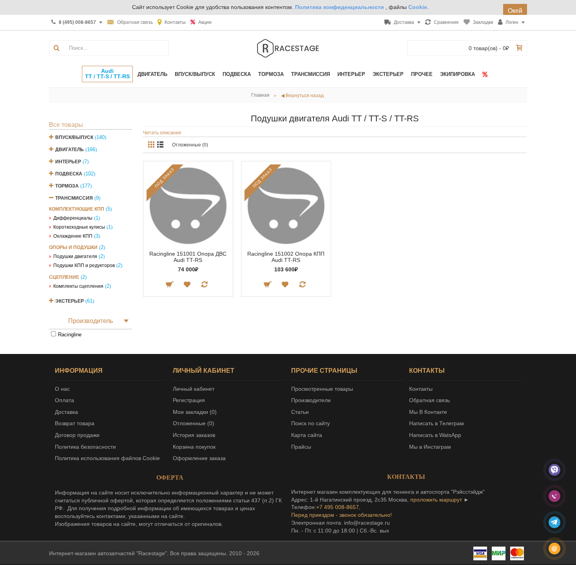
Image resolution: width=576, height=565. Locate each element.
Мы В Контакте (428, 412)
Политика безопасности (85, 447)
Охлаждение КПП (72, 236)
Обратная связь (429, 400)
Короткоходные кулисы (79, 227)
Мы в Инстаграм (430, 447)
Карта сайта (306, 435)
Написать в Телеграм (436, 423)
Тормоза (67, 186)
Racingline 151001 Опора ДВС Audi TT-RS (187, 257)
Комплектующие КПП (76, 209)
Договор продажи (77, 435)
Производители (311, 400)
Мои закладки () (195, 412)
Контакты (421, 389)
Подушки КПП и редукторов (84, 265)
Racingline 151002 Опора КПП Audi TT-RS (285, 257)
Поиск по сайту (310, 423)
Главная (260, 95)
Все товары (66, 124)
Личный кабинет (193, 389)
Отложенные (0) (190, 145)
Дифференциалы (72, 218)
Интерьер (68, 161)
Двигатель (69, 149)
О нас (62, 389)
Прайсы (301, 447)
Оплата (64, 400)
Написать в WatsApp (435, 435)
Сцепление (64, 277)
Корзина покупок (194, 447)
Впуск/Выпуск (74, 137)
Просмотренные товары (322, 389)
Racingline (70, 335)
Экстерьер (69, 301)
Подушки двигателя (75, 256)
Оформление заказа (199, 458)
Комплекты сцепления (78, 286)
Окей (515, 10)
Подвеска (68, 174)
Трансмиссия (74, 198)
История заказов (194, 435)
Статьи (300, 412)
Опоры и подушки (73, 247)
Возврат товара (74, 423)
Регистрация (189, 400)
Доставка (66, 412)
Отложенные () (193, 423)
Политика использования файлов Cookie (107, 458)
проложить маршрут (436, 499)
